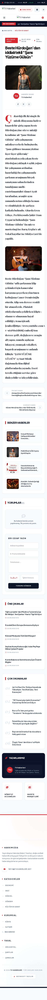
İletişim (8, 927)
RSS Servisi (10, 932)
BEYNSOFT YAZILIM (24, 976)
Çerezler (9, 958)
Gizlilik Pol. (10, 947)
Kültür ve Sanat (22, 30)
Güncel (8, 896)
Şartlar (9, 952)
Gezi (7, 891)
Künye (8, 922)
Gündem (9, 901)
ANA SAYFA (8, 30)
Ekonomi (9, 885)
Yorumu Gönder (23, 586)
